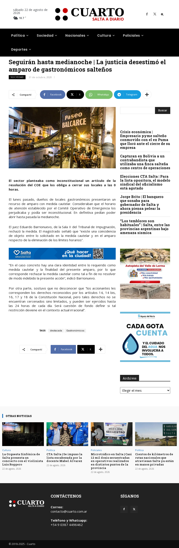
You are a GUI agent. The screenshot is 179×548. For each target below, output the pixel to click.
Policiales (96, 450)
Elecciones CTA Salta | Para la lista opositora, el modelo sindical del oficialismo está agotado (145, 182)
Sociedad (17, 77)
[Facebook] (147, 14)
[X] (155, 14)
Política (50, 450)
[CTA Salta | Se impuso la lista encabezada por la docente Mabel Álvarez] (67, 434)
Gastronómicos (75, 330)
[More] (146, 94)
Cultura (6, 450)
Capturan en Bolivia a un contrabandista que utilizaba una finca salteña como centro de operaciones (145, 162)
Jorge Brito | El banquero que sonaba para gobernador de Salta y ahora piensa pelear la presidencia (142, 204)
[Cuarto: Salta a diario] (89, 14)
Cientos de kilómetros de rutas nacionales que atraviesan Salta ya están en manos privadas (154, 459)
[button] (162, 14)
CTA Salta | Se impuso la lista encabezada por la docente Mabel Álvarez (64, 457)
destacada (56, 330)
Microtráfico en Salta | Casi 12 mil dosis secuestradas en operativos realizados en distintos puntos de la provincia (111, 461)
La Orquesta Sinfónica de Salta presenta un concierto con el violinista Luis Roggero (22, 459)
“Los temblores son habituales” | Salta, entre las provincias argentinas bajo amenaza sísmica (145, 227)
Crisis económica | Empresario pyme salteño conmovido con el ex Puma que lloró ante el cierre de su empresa (145, 139)
